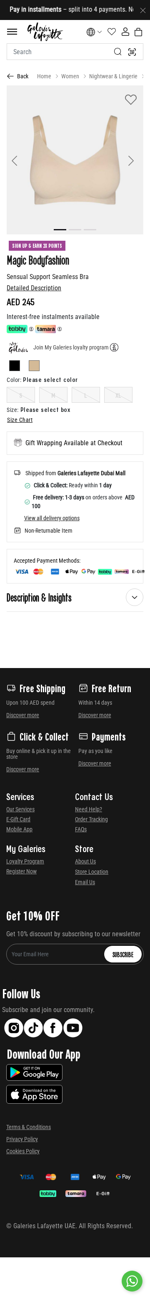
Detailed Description (34, 288)
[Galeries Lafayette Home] (45, 31)
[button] (17, 159)
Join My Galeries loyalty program (71, 347)
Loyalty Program (25, 861)
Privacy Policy (22, 1139)
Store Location (91, 871)
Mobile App (19, 829)
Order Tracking (91, 819)
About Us (85, 861)
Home (44, 76)
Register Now (21, 871)
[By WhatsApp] (132, 1281)
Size (13, 409)
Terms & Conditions (28, 1127)
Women (70, 76)
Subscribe (122, 954)
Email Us (85, 882)
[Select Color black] (18, 367)
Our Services (20, 809)
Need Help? (88, 809)
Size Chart (19, 419)
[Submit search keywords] (118, 51)
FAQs (81, 829)
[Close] (143, 10)
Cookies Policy (23, 1151)
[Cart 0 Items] (138, 32)
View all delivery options (52, 518)
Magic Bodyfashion (38, 259)
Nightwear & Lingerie (113, 76)
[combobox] (75, 51)
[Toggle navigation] (12, 31)
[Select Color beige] (34, 367)
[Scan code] (132, 51)
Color (14, 379)
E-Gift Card (18, 819)
